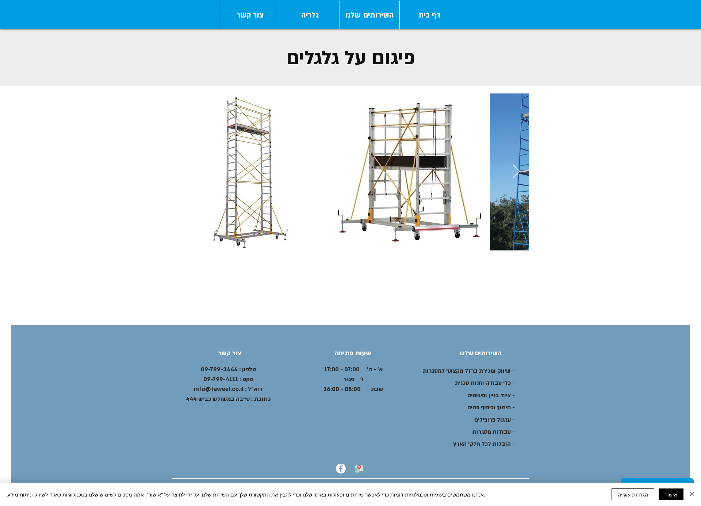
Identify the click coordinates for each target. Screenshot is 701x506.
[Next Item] (516, 172)
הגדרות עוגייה (633, 494)
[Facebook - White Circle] (341, 469)
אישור (671, 494)
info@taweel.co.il (219, 389)
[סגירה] (692, 494)
